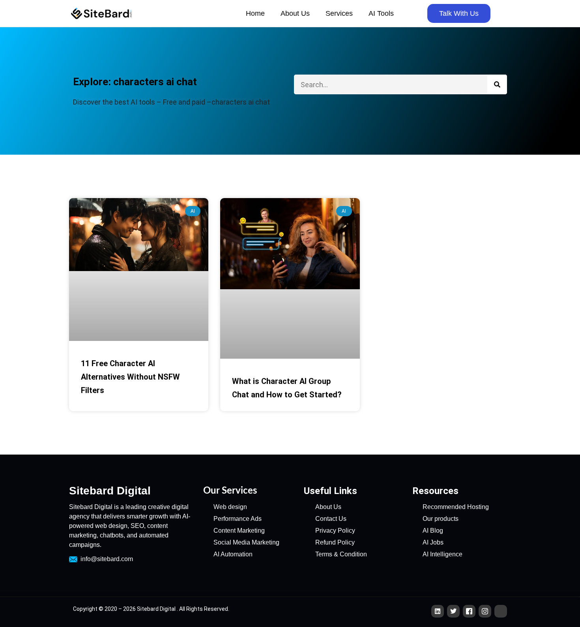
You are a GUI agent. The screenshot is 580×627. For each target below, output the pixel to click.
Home (255, 13)
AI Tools (381, 13)
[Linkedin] (437, 611)
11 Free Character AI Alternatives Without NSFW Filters (130, 377)
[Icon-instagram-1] (485, 611)
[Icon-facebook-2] (469, 611)
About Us (295, 13)
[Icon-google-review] (500, 611)
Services (339, 13)
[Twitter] (453, 611)
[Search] (497, 84)
